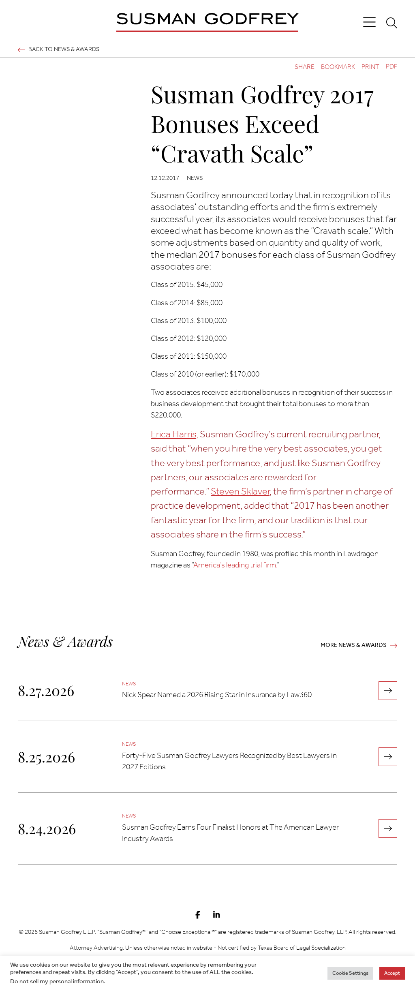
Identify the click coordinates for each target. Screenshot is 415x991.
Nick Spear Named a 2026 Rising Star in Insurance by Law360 (217, 695)
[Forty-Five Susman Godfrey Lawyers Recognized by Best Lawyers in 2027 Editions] (388, 756)
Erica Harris (173, 435)
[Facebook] (198, 915)
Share (304, 67)
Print (370, 67)
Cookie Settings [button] (350, 973)
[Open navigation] (369, 22)
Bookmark (338, 67)
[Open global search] (391, 22)
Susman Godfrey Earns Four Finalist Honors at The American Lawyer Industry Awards (230, 833)
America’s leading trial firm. (235, 565)
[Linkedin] (216, 915)
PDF (391, 67)
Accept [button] (392, 973)
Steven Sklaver (240, 492)
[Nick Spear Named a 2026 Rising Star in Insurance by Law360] (388, 690)
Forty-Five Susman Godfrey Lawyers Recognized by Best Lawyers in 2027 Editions (229, 762)
